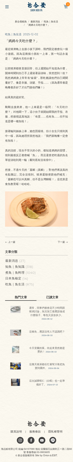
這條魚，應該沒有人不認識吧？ (47, 331)
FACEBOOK (31, 440)
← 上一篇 (10, 241)
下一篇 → (63, 241)
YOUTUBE (42, 440)
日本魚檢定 (16, 278)
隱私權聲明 (55, 431)
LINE (52, 440)
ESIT (54, 455)
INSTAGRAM (20, 440)
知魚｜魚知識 (19, 266)
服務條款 (35, 431)
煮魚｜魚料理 (20, 272)
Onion (46, 455)
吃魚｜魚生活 (51, 21)
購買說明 (16, 431)
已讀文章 (52, 297)
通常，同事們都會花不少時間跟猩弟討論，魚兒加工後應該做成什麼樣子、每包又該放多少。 (47, 311)
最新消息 (35, 21)
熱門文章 (21, 297)
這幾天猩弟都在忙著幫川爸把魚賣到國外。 (47, 365)
